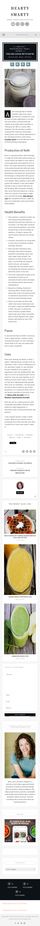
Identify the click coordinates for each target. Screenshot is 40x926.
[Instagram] (27, 24)
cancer (10, 435)
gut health (19, 435)
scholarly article (10, 139)
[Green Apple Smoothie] (20, 629)
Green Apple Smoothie (20, 656)
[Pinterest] (22, 24)
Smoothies (18, 51)
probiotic (27, 437)
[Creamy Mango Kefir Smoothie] (20, 569)
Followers (20, 895)
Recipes (26, 49)
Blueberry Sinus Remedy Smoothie (17, 397)
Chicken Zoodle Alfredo (20, 463)
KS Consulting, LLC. (24, 919)
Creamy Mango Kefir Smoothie (20, 597)
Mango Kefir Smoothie (15, 395)
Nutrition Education (16, 49)
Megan (21, 57)
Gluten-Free (20, 47)
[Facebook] (13, 24)
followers (12, 887)
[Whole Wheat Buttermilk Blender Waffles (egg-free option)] (20, 522)
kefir (19, 437)
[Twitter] (18, 24)
